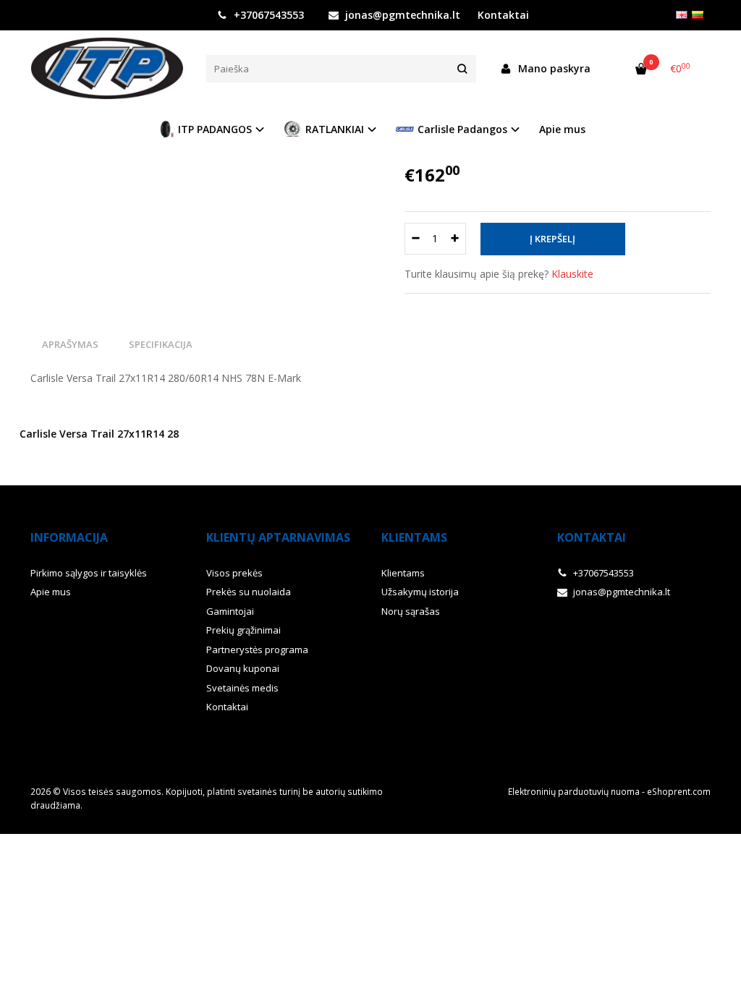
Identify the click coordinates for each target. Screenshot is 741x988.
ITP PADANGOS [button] (215, 129)
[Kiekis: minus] (415, 239)
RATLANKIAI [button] (334, 129)
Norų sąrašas (410, 611)
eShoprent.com (679, 791)
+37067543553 (267, 15)
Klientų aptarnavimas (278, 537)
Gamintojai (230, 611)
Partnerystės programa (257, 649)
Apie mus (562, 129)
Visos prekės (234, 572)
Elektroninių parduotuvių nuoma (574, 791)
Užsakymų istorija (420, 591)
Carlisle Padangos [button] (462, 129)
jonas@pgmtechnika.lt (401, 15)
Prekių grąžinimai (243, 629)
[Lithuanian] (697, 15)
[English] (681, 15)
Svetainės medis (242, 687)
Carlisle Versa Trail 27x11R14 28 (99, 433)
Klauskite (572, 274)
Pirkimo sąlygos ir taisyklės (88, 572)
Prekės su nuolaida (248, 591)
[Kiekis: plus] (455, 239)
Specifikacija (160, 344)
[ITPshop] (107, 68)
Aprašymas (70, 344)
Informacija (69, 537)
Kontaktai (227, 706)
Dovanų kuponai (242, 668)
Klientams (414, 537)
